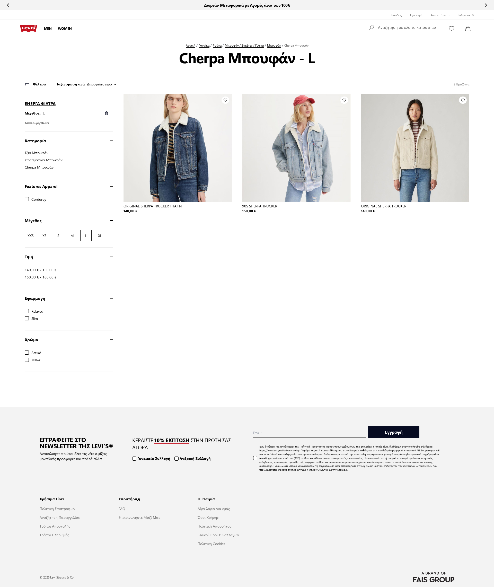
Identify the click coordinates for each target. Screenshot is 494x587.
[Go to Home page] (28, 28)
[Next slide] (485, 5)
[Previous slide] (8, 5)
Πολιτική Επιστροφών (57, 508)
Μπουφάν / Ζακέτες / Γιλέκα (244, 45)
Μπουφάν (274, 45)
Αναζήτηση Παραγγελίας (60, 517)
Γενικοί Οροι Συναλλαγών (218, 535)
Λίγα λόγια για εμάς (214, 508)
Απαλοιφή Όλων (37, 123)
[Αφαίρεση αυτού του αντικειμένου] (106, 113)
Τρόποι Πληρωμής (54, 535)
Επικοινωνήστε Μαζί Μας (139, 517)
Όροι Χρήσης (208, 517)
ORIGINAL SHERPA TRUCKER (383, 205)
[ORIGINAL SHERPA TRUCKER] (415, 148)
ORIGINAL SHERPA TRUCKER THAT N (152, 205)
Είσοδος (396, 15)
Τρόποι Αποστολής (55, 526)
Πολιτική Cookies (211, 543)
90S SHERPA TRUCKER (259, 205)
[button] (403, 27)
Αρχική (190, 45)
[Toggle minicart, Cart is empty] (468, 28)
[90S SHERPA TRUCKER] (296, 148)
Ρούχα (217, 45)
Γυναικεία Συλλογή (153, 458)
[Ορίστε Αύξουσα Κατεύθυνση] (115, 84)
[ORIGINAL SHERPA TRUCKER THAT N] (177, 148)
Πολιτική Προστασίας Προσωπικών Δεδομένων (327, 446)
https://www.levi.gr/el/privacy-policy (279, 450)
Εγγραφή (416, 15)
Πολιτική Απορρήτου (215, 526)
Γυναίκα (204, 45)
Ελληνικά (464, 15)
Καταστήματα (439, 15)
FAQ (122, 508)
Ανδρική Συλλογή (195, 458)
